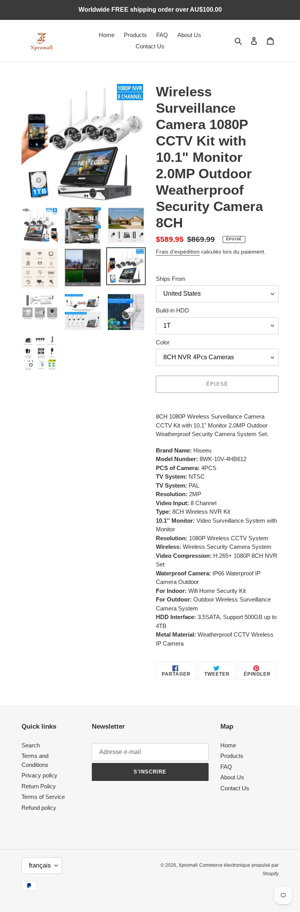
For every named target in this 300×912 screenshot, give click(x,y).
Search (30, 745)
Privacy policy (39, 775)
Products (231, 755)
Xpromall (188, 865)
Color (163, 342)
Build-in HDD (172, 310)
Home (228, 745)
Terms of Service (43, 796)
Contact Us (234, 788)
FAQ (226, 766)
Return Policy (38, 786)
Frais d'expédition (178, 251)
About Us (232, 777)
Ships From (171, 278)
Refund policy (38, 807)
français (40, 865)
